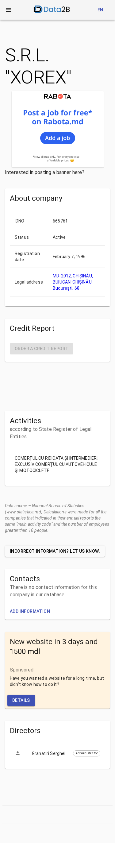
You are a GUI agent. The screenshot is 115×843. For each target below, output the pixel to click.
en (100, 9)
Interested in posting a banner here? (44, 172)
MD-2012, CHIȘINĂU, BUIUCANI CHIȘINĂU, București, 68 (73, 282)
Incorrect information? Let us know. (55, 551)
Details (21, 700)
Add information (30, 611)
